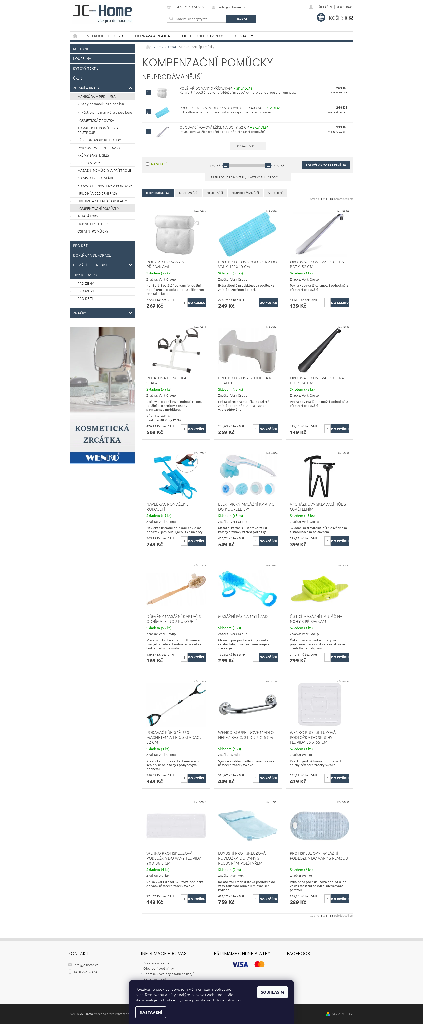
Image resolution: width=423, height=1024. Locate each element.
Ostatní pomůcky (93, 231)
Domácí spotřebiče (90, 264)
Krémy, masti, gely (93, 155)
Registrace (344, 7)
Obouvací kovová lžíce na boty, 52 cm (224, 127)
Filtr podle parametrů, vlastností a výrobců (245, 177)
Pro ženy (85, 283)
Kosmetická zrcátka (95, 120)
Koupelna (82, 58)
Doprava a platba (152, 36)
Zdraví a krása (86, 87)
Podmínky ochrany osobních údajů (168, 973)
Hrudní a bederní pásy (97, 193)
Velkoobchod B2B (105, 36)
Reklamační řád (154, 979)
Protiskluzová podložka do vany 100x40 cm (230, 107)
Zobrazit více (246, 146)
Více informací (230, 999)
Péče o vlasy (88, 162)
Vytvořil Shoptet (342, 1014)
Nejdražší (215, 193)
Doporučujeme (158, 193)
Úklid (78, 78)
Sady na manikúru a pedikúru (104, 103)
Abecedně (276, 193)
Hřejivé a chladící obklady (102, 200)
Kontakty (244, 36)
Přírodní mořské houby (99, 139)
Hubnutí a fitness (93, 223)
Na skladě (159, 164)
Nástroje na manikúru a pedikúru (106, 112)
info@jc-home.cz (86, 964)
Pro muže (86, 290)
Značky (79, 312)
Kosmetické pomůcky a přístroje (98, 130)
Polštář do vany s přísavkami (216, 88)
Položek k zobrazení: (326, 165)
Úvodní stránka (75, 36)
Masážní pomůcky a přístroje (104, 170)
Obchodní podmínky (202, 36)
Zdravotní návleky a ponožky (104, 185)
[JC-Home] (102, 13)
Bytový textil (85, 68)
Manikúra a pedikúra (96, 96)
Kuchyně (81, 48)
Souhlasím (272, 992)
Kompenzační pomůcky (98, 208)
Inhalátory (87, 216)
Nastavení (151, 1012)
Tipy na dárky (85, 274)
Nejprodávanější (245, 193)
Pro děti (81, 245)
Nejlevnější (188, 193)
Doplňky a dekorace (92, 255)
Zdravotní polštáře (95, 177)
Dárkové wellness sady (99, 147)
